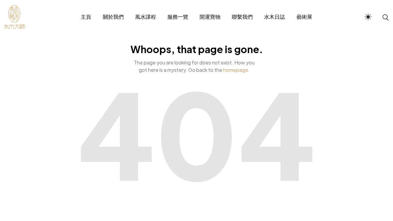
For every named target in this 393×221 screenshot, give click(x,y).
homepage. (236, 70)
